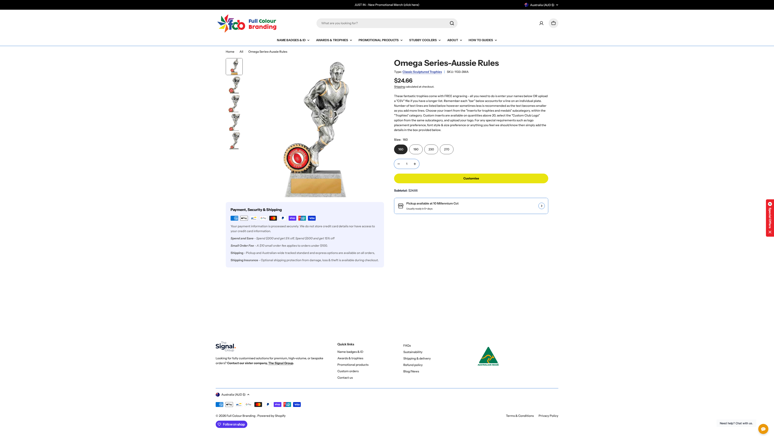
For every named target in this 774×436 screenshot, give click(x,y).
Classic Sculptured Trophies (422, 72)
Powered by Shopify (271, 416)
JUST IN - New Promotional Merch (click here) (387, 5)
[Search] (451, 23)
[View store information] (541, 206)
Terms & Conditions (520, 416)
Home (230, 51)
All (241, 51)
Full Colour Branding (241, 416)
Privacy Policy (548, 416)
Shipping (399, 86)
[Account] (541, 23)
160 (400, 149)
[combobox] (387, 23)
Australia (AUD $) (542, 5)
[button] (770, 218)
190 (415, 149)
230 (431, 149)
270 (446, 149)
